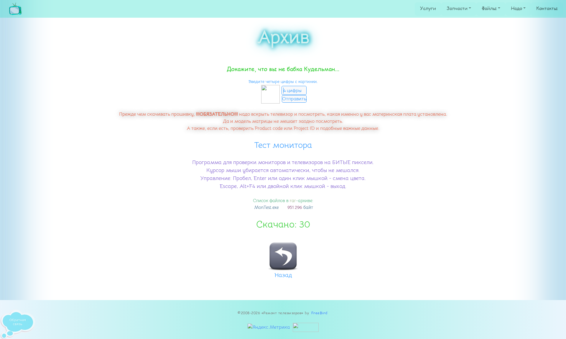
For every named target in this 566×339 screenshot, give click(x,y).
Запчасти (457, 8)
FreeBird (319, 312)
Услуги (428, 8)
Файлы (489, 8)
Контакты (547, 8)
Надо (516, 8)
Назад (283, 275)
